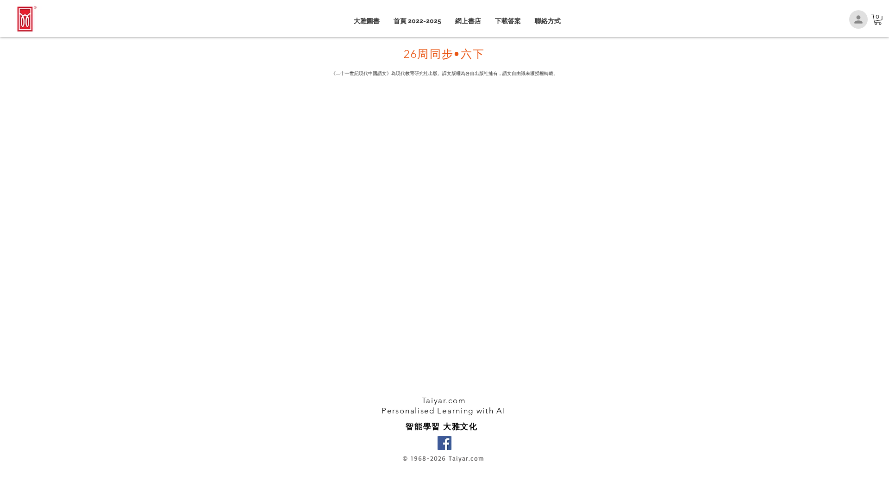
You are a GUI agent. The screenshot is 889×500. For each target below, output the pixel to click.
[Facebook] (444, 443)
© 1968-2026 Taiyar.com (443, 458)
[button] (877, 19)
